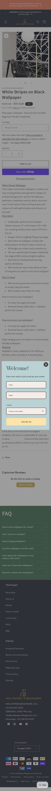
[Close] (45, 364)
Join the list (26, 421)
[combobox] (26, 411)
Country (9, 405)
